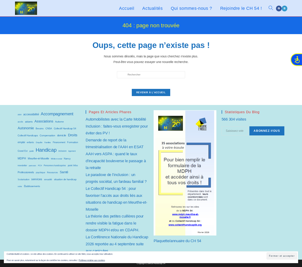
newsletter (22, 165)
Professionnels (26, 172)
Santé (64, 172)
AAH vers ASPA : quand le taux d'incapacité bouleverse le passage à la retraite (116, 161)
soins (20, 186)
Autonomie (26, 128)
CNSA (48, 128)
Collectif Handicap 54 (65, 128)
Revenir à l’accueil (151, 92)
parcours (32, 165)
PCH (40, 165)
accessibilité (31, 114)
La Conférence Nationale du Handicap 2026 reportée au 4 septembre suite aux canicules (117, 244)
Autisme (59, 121)
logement (72, 151)
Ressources (52, 172)
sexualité (48, 179)
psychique (40, 172)
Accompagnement (57, 114)
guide (31, 151)
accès (20, 122)
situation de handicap (65, 179)
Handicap (46, 150)
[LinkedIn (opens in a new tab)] (284, 8)
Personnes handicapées (55, 165)
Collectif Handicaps (28, 135)
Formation (72, 142)
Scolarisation (23, 179)
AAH (19, 115)
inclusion (62, 151)
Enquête (39, 142)
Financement (59, 142)
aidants (29, 121)
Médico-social (56, 159)
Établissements (32, 186)
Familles (47, 142)
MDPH (22, 158)
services (36, 179)
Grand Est (22, 151)
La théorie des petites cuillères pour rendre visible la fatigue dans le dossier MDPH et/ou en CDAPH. (114, 223)
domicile (61, 135)
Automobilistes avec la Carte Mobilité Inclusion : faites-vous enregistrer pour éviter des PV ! (117, 126)
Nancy (67, 158)
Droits (72, 135)
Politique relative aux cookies (92, 260)
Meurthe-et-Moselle (38, 158)
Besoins (40, 128)
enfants (30, 142)
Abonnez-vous (267, 130)
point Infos (73, 165)
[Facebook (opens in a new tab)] (279, 8)
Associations (43, 121)
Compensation (47, 135)
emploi (21, 142)
